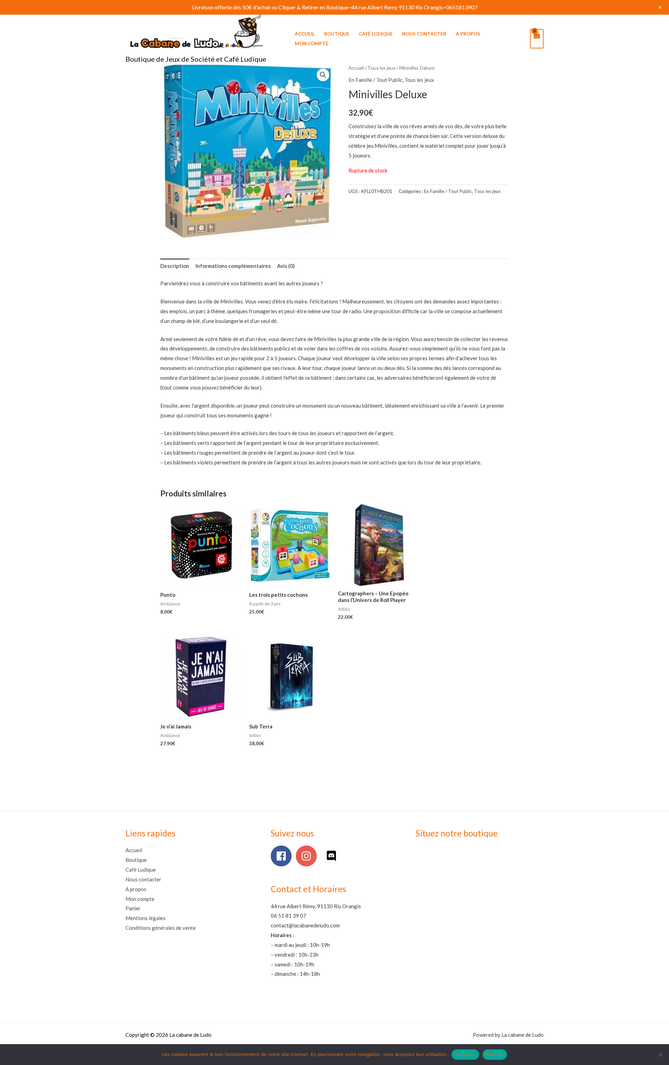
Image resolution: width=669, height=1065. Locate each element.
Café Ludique (376, 34)
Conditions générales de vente (160, 928)
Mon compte (312, 43)
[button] (323, 75)
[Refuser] (660, 1054)
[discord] (333, 856)
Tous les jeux (381, 68)
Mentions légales (145, 918)
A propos (468, 34)
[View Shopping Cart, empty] (537, 38)
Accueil (305, 34)
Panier (133, 908)
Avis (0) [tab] (286, 266)
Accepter (465, 1054)
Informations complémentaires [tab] (233, 266)
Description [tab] (174, 266)
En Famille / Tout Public (375, 80)
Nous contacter (424, 34)
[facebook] (283, 856)
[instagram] (308, 856)
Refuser (495, 1054)
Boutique (336, 34)
